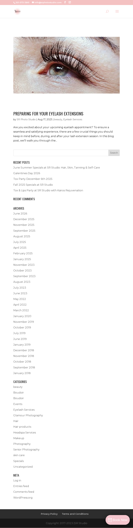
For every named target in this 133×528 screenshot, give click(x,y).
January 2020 (22, 316)
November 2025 (23, 224)
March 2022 (21, 310)
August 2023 (21, 281)
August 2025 (21, 236)
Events (17, 404)
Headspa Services (24, 432)
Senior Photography (26, 449)
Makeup (18, 438)
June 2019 (20, 339)
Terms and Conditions (75, 513)
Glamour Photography (28, 415)
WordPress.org (23, 497)
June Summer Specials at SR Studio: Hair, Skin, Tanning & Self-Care (56, 167)
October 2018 (22, 361)
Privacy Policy (49, 513)
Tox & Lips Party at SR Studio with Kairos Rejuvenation (48, 190)
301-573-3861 (22, 2)
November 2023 (24, 264)
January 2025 (22, 259)
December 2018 (23, 350)
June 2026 (20, 213)
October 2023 (22, 270)
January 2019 (21, 344)
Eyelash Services (72, 119)
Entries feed (21, 486)
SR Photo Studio (26, 119)
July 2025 (19, 242)
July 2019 (19, 333)
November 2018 (23, 356)
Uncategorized (23, 466)
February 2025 (23, 253)
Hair (15, 421)
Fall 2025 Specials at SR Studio (33, 184)
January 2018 (22, 373)
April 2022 (20, 304)
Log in (17, 480)
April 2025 (19, 247)
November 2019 (23, 321)
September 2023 (24, 276)
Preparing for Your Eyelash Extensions (48, 113)
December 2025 (23, 219)
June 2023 (20, 293)
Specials (18, 461)
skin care (19, 455)
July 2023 (19, 287)
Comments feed (23, 491)
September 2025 (24, 230)
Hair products (22, 426)
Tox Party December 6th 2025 (32, 178)
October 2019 (22, 327)
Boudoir (18, 392)
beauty (58, 119)
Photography (22, 443)
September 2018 (24, 367)
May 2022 (19, 299)
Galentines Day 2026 (26, 173)
